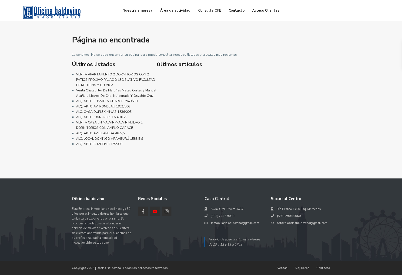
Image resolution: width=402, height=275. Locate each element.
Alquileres (302, 268)
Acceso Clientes (265, 10)
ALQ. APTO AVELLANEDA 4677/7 (100, 133)
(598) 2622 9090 (222, 216)
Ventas (282, 268)
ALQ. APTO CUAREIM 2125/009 (99, 144)
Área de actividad (175, 10)
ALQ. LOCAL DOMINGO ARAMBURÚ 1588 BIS (109, 138)
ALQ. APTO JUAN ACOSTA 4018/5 (101, 117)
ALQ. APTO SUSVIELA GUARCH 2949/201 (107, 101)
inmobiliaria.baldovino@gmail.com (235, 223)
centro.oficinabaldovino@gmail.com (302, 223)
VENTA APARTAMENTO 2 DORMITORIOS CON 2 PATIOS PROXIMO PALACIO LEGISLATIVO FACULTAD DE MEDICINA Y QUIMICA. (115, 79)
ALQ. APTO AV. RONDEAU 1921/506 (103, 106)
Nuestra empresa (137, 10)
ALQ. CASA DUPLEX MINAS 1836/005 (103, 112)
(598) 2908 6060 (289, 216)
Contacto (237, 10)
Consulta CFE (209, 10)
